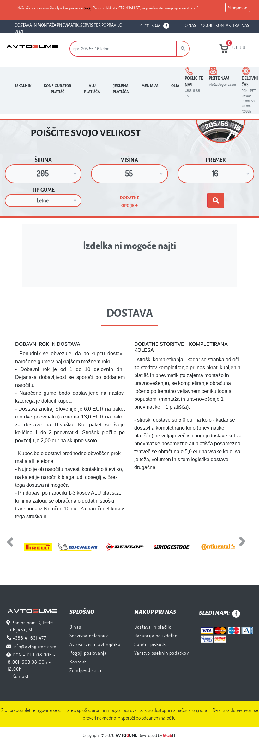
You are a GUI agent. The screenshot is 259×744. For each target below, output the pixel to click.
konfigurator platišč (57, 89)
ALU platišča (92, 89)
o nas (190, 25)
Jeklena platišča (121, 89)
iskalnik (23, 86)
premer (216, 160)
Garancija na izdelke (156, 635)
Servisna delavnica (89, 635)
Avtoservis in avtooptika (95, 644)
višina (129, 160)
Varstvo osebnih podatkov (161, 652)
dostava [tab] (129, 313)
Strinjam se (237, 7)
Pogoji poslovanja (88, 652)
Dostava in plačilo (153, 627)
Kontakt (20, 676)
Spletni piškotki (150, 644)
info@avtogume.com (34, 646)
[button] (183, 49)
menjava (150, 86)
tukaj (87, 8)
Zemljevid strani (86, 670)
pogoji (205, 25)
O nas (75, 627)
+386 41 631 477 (29, 638)
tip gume (43, 190)
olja (175, 86)
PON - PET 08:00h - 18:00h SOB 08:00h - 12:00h (31, 661)
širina (43, 160)
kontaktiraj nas (232, 25)
